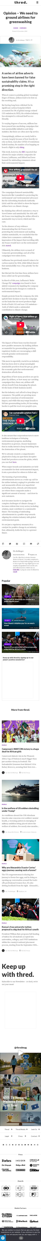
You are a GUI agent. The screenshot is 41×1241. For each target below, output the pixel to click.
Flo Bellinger (21, 40)
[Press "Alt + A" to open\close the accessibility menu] (3, 1238)
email (15, 572)
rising (21, 147)
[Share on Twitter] (10, 544)
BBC (23, 152)
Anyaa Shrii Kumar (13, 832)
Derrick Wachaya (19, 620)
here (14, 462)
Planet (7, 620)
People (7, 596)
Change (15, 28)
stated (8, 245)
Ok (21, 1238)
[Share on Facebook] (3, 544)
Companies (23, 28)
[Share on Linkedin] (17, 544)
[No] (38, 1234)
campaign (16, 283)
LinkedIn (16, 570)
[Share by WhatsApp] (24, 544)
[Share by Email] (31, 544)
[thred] (21, 2)
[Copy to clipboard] (38, 544)
